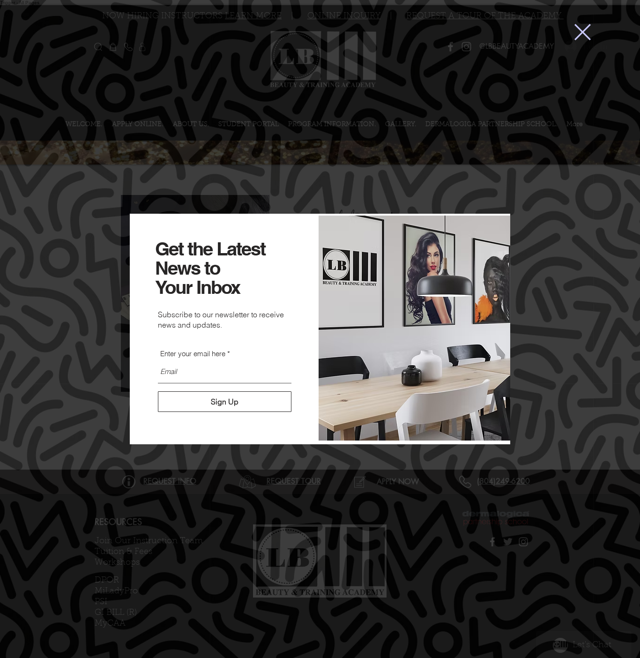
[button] (582, 32)
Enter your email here (192, 353)
